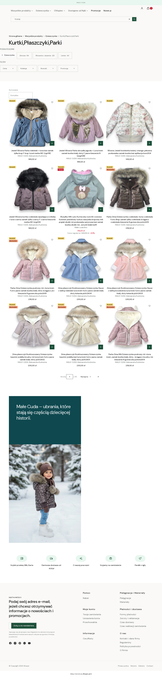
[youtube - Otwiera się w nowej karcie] (29, 643)
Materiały (124, 602)
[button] (134, 19)
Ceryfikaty (88, 638)
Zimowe (24, 56)
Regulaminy (125, 642)
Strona (63, 377)
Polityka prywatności (130, 646)
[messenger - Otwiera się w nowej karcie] (24, 643)
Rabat (86, 598)
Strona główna (15, 36)
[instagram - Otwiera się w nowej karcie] (15, 643)
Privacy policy (123, 666)
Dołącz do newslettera (24, 625)
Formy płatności (128, 614)
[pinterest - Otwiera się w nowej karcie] (19, 643)
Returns (134, 666)
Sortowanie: (13, 90)
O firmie (124, 650)
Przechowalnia (90, 622)
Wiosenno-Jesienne (45, 56)
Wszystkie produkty (34, 36)
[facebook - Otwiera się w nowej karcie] (10, 643)
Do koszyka (100, 209)
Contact (150, 666)
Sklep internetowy (80, 674)
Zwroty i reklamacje (129, 618)
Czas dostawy (127, 622)
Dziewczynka (51, 36)
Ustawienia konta (91, 618)
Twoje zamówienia (92, 614)
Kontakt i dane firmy (130, 638)
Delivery (142, 666)
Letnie (65, 56)
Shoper (26, 666)
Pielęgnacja (125, 598)
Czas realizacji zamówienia (133, 626)
